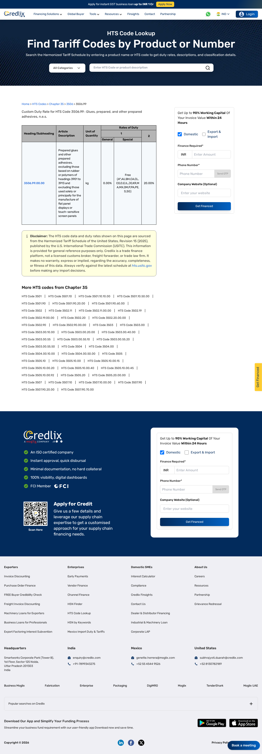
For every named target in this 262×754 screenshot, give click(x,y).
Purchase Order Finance (20, 585)
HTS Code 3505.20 (73, 375)
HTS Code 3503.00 (132, 325)
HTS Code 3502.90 (34, 325)
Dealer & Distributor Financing (150, 613)
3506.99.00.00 (34, 183)
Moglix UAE (250, 685)
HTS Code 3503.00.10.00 (38, 332)
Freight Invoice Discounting (22, 604)
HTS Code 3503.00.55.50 (38, 346)
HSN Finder (75, 604)
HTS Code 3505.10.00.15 (104, 361)
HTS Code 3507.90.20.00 (38, 389)
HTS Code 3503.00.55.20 (113, 339)
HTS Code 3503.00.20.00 (78, 332)
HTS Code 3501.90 (34, 303)
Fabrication (52, 685)
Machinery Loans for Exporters (24, 613)
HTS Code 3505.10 (34, 361)
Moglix (182, 685)
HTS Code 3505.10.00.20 (38, 368)
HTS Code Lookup (79, 613)
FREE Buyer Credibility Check (23, 595)
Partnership (202, 595)
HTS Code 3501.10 (60, 296)
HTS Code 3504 (72, 346)
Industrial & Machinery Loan (149, 622)
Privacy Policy (221, 742)
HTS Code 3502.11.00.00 (95, 310)
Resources (201, 585)
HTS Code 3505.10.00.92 (38, 375)
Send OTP (222, 173)
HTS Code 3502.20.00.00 (109, 318)
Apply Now (165, 4)
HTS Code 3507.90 (130, 382)
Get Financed (204, 206)
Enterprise (86, 685)
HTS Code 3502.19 (130, 310)
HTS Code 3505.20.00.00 (109, 375)
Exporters (11, 567)
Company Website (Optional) (197, 184)
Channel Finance (78, 595)
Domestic (191, 134)
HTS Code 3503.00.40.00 (119, 332)
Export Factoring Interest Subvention (28, 631)
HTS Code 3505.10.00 (66, 361)
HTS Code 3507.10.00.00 (95, 382)
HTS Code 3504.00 (101, 346)
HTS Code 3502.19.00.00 (38, 318)
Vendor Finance (78, 585)
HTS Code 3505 (112, 353)
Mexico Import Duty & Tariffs (86, 631)
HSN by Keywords (79, 622)
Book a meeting (244, 745)
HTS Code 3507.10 (60, 382)
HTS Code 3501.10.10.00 (94, 296)
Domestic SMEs (141, 567)
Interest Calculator (143, 576)
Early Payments (78, 576)
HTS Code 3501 (32, 296)
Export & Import (214, 134)
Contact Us (138, 604)
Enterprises (76, 567)
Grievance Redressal (207, 604)
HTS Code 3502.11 (60, 310)
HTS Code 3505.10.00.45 (117, 368)
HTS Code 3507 (32, 382)
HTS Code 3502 (32, 310)
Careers (199, 576)
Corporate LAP (140, 631)
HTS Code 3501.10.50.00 (133, 296)
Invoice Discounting (17, 576)
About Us (200, 567)
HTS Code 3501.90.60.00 (108, 303)
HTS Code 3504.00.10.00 (38, 353)
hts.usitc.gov (142, 266)
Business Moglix (14, 685)
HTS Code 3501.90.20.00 (68, 303)
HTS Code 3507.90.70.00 (77, 389)
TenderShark (215, 685)
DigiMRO (152, 685)
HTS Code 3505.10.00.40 (77, 368)
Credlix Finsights (141, 595)
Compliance (138, 585)
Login (250, 14)
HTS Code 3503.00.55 (36, 339)
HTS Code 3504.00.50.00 (78, 353)
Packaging (120, 685)
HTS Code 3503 (103, 325)
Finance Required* (190, 146)
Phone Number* (189, 165)
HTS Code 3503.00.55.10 (73, 339)
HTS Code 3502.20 (73, 318)
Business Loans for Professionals (25, 622)
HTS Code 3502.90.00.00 (69, 325)
